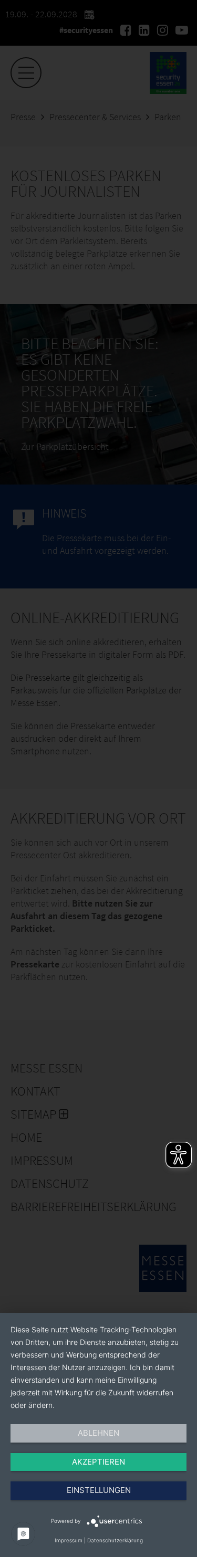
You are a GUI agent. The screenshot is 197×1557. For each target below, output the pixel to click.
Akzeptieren (98, 1462)
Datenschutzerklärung (115, 1540)
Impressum (68, 1540)
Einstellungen (99, 1490)
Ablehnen (98, 1433)
